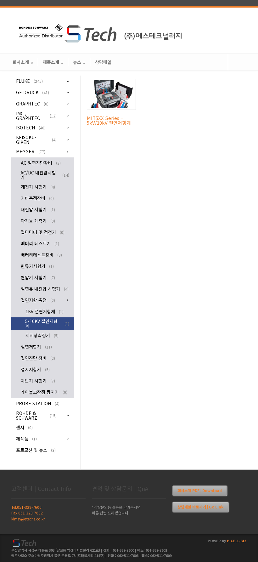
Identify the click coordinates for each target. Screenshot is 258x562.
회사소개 (23, 62)
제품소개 (53, 62)
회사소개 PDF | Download (199, 490)
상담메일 (103, 62)
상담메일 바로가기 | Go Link (200, 506)
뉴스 (79, 62)
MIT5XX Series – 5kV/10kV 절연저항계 (109, 120)
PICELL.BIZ (237, 540)
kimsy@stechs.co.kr (28, 518)
